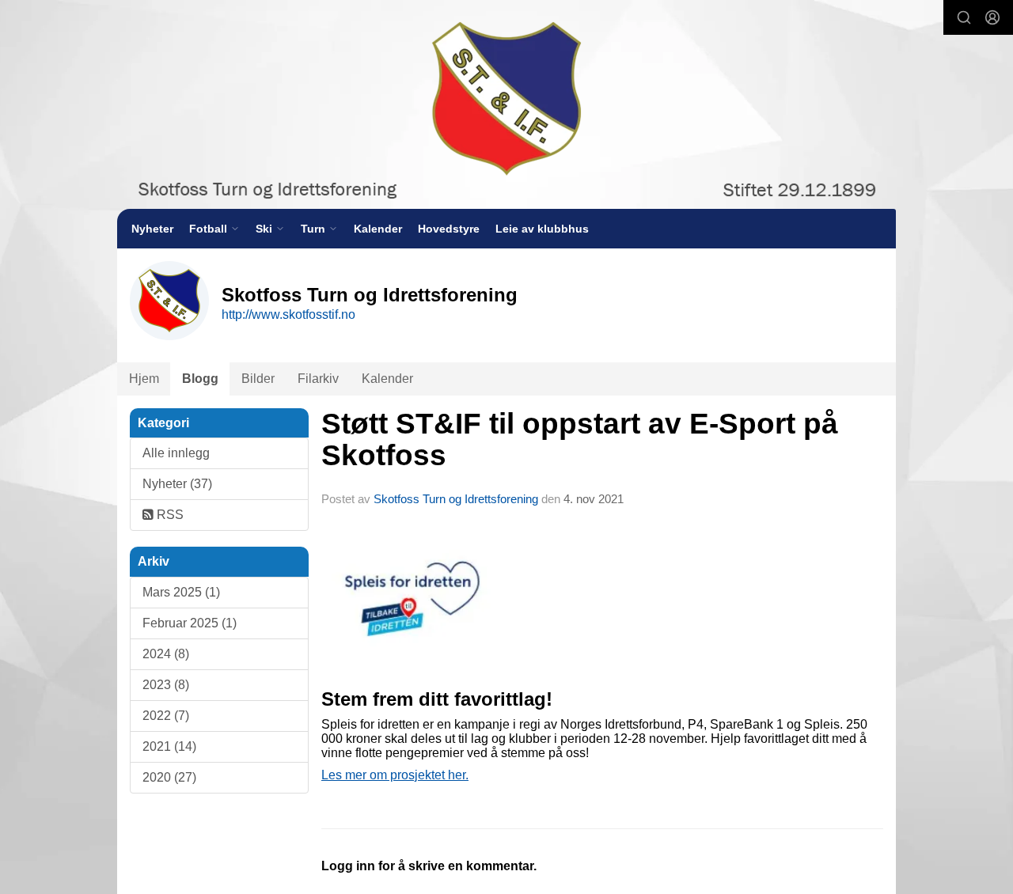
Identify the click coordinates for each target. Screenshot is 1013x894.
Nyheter (152, 228)
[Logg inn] (992, 17)
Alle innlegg (176, 453)
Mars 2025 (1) (181, 592)
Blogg (200, 378)
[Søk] (964, 17)
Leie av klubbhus (542, 228)
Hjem (144, 378)
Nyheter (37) (177, 484)
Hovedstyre (449, 228)
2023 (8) (165, 684)
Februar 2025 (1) (189, 623)
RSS (169, 514)
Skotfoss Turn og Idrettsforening (456, 499)
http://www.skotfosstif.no (288, 314)
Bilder (258, 378)
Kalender (378, 228)
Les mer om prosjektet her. (395, 775)
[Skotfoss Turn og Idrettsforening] (506, 104)
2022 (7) (165, 715)
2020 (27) (169, 777)
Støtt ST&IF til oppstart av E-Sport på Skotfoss (579, 439)
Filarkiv (318, 378)
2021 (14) (169, 746)
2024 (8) (165, 654)
